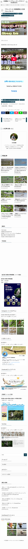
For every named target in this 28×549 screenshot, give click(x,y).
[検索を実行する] (25, 454)
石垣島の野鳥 (4, 106)
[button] (3, 113)
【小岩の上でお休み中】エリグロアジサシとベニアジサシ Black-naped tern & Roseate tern (14, 494)
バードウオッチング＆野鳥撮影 (8, 15)
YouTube (20, 13)
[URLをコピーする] (25, 113)
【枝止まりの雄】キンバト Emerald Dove (11, 504)
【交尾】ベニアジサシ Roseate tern (10, 508)
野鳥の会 (10, 106)
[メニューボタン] (1, 2)
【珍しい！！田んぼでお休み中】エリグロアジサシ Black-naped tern (13, 489)
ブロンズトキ (21, 104)
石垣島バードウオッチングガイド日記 (10, 13)
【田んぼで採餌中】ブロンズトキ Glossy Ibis (12, 499)
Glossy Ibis (5, 104)
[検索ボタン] (26, 2)
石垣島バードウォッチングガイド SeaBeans (14, 1)
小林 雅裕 (14, 142)
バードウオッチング (13, 104)
